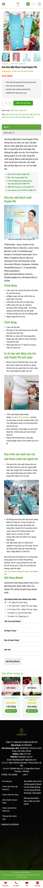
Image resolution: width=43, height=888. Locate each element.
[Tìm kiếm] (28, 4)
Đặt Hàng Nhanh (13, 661)
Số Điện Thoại (10, 631)
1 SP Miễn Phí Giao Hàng (17, 602)
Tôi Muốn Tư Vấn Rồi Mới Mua (19, 613)
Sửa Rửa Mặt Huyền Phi (24, 117)
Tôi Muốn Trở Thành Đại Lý (17, 616)
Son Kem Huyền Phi (11, 698)
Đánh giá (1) (9, 133)
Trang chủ (5, 64)
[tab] (21, 127)
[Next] (38, 31)
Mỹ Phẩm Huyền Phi (18, 64)
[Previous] (5, 31)
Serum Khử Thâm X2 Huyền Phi (32, 699)
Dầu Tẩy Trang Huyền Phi (18, 178)
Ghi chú (7, 650)
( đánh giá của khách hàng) (22, 71)
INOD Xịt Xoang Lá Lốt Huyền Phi (21, 187)
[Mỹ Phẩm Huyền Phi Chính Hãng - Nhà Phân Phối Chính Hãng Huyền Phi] (18, 4)
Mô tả (6, 127)
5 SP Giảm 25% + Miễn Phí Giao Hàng (22, 609)
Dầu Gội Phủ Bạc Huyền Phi (19, 174)
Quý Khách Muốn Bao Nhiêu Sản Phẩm (20, 599)
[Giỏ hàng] (39, 4)
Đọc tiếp (12, 711)
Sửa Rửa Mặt (27, 114)
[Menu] (3, 4)
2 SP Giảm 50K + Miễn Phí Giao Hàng (22, 606)
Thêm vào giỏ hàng (23, 103)
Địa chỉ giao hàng (12, 640)
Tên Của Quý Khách (13, 621)
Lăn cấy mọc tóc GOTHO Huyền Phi (22, 190)
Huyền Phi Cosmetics (21, 417)
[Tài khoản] (33, 4)
